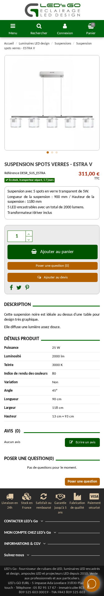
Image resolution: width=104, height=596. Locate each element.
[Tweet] (19, 288)
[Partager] (11, 288)
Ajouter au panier (57, 251)
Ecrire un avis (85, 442)
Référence (11, 173)
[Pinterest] (27, 288)
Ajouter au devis (55, 277)
